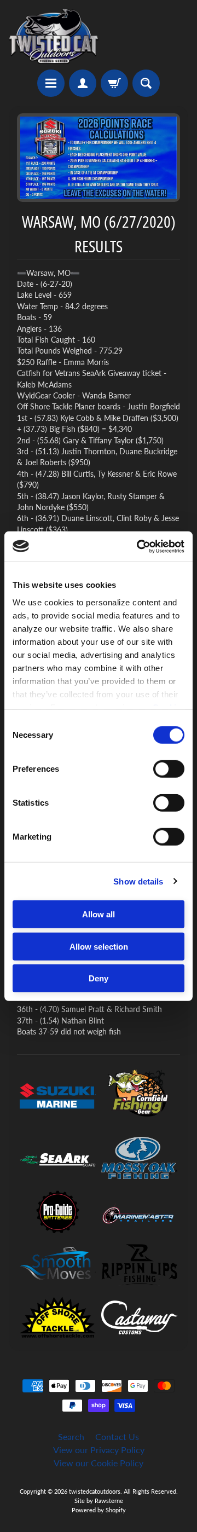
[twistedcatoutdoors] (54, 36)
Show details (138, 881)
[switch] (168, 769)
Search (71, 1436)
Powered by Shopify (99, 1509)
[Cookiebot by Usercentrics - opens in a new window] (139, 546)
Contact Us (117, 1436)
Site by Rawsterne (98, 1500)
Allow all (98, 914)
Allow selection (98, 946)
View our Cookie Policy (98, 1463)
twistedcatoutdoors (94, 1491)
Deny (98, 978)
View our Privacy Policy (98, 1449)
